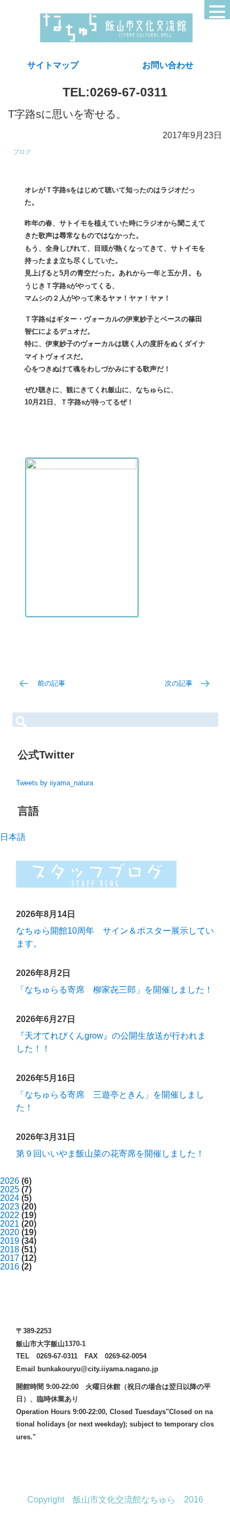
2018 (9, 1249)
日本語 (13, 837)
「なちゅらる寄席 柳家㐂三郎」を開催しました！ (114, 989)
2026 (9, 1180)
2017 (9, 1258)
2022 (9, 1215)
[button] (217, 9)
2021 (9, 1223)
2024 (9, 1198)
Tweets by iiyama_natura (54, 783)
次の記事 (179, 683)
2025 (9, 1189)
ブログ (22, 151)
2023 (9, 1206)
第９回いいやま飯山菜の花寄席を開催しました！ (110, 1153)
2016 (9, 1266)
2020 (9, 1232)
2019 (9, 1240)
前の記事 (51, 683)
